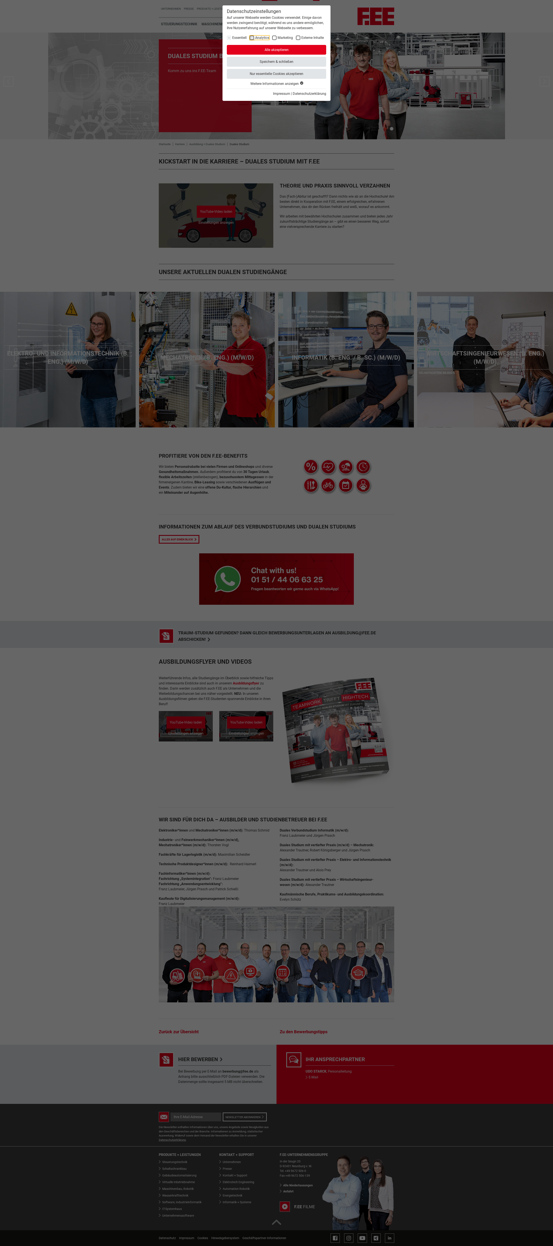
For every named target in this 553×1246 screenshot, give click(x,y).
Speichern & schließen (276, 62)
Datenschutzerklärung (309, 94)
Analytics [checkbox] (262, 38)
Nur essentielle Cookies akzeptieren (276, 74)
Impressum (281, 94)
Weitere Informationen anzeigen (275, 84)
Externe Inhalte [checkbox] (312, 38)
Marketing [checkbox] (285, 38)
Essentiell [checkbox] (239, 38)
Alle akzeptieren (277, 50)
